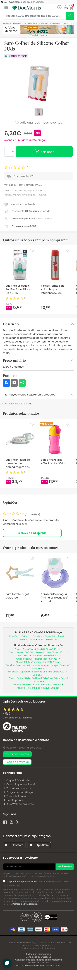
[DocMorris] (26, 7)
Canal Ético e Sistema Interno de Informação (38, 965)
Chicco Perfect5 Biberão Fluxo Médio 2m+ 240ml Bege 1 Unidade (38, 680)
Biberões (13, 636)
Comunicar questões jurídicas (16, 403)
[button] (65, 7)
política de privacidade (23, 881)
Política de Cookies (38, 962)
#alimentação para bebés (28, 190)
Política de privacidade (38, 954)
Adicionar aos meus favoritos (40, 122)
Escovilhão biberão (55, 636)
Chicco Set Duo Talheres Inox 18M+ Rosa (37, 655)
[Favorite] (32, 250)
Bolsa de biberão (47, 639)
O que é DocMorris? (18, 780)
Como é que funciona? (20, 784)
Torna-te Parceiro (17, 796)
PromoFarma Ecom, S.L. (30, 184)
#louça (42, 194)
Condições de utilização (38, 957)
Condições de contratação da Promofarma (38, 959)
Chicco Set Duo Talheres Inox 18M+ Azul (37, 658)
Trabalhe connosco (18, 788)
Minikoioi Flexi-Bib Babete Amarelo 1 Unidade (37, 684)
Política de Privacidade (24, 904)
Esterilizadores (27, 639)
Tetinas (25, 636)
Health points (14, 800)
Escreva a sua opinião (32, 533)
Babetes (37, 636)
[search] (70, 16)
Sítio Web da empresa (20, 804)
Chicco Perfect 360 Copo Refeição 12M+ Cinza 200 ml (37, 652)
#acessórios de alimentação (19, 194)
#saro (7, 190)
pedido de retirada (17, 762)
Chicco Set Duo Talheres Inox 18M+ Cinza (37, 662)
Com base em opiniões (17, 717)
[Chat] (59, 7)
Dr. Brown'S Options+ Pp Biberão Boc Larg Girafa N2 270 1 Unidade (38, 673)
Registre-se (65, 866)
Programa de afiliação (20, 792)
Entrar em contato (17, 754)
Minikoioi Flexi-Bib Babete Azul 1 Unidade (38, 687)
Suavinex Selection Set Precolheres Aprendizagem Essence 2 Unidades (38, 667)
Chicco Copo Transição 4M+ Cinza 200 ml (37, 649)
